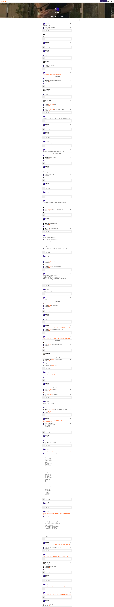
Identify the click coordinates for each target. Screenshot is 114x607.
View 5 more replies (57, 76)
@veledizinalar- (50, 389)
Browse (8, 1)
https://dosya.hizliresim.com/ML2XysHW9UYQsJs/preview (52, 74)
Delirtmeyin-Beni (47, 409)
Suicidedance (47, 206)
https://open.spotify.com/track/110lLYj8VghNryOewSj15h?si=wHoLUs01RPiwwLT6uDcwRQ (56, 451)
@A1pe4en (49, 261)
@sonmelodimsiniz (51, 104)
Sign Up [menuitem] (112, 1)
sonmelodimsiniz (48, 100)
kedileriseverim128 (48, 353)
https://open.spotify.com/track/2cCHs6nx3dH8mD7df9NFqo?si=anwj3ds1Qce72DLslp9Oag (56, 556)
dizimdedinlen (47, 604)
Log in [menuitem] (108, 1)
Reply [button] (49, 28)
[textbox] (58, 31)
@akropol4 (44, 44)
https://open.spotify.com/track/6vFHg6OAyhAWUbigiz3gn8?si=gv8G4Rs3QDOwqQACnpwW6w (52, 375)
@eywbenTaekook (51, 361)
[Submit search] (19, 1)
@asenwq (49, 305)
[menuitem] (77, 20)
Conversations (38, 19)
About (33, 19)
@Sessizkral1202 (50, 78)
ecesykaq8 (46, 27)
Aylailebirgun (47, 61)
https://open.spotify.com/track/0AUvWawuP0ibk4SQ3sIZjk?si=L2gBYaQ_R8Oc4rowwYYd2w (56, 327)
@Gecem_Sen (50, 155)
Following (43, 19)
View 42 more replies (57, 387)
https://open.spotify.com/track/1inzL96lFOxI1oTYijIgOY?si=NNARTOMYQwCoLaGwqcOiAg (56, 338)
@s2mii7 (49, 411)
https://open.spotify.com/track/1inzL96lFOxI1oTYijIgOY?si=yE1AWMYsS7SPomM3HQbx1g (56, 185)
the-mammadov (48, 562)
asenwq (46, 303)
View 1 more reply (57, 405)
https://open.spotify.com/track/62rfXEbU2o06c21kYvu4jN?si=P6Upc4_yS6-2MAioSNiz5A (56, 586)
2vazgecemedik (47, 89)
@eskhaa (44, 126)
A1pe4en (46, 264)
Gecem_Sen (47, 157)
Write (97, 1)
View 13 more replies (57, 259)
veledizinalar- (47, 391)
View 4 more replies (57, 205)
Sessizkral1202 (47, 80)
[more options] (70, 23)
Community (14, 1)
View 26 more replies (57, 153)
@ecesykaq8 (53, 176)
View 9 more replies (57, 357)
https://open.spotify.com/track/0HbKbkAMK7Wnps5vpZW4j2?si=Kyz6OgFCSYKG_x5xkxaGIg (57, 316)
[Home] (3, 1)
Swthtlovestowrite (48, 176)
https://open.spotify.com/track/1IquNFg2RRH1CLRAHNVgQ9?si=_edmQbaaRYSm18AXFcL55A (52, 421)
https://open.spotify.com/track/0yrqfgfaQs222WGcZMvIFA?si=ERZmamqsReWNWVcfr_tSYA (57, 594)
